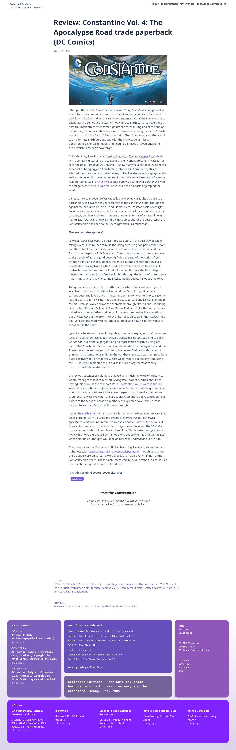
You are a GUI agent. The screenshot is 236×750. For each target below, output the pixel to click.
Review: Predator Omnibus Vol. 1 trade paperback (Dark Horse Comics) (95, 606)
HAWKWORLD (61, 710)
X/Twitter (185, 664)
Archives (184, 629)
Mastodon (184, 667)
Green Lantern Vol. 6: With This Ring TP (95, 654)
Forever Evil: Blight (105, 182)
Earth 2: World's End (101, 186)
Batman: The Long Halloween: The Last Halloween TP (101, 640)
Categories (185, 632)
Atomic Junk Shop (199, 710)
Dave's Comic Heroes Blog (159, 710)
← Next (58, 580)
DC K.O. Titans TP (79, 650)
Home (181, 625)
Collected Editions (20, 4)
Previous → (60, 602)
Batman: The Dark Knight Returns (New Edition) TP (101, 636)
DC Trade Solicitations (209, 3)
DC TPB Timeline (169, 3)
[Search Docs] (225, 4)
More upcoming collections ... (88, 667)
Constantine (77, 479)
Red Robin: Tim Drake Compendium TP (91, 659)
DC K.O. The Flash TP (81, 645)
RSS (181, 671)
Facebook (184, 660)
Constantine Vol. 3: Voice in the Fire (141, 384)
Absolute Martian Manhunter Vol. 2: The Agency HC (101, 631)
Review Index (187, 3)
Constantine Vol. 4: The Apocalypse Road (130, 156)
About (155, 3)
